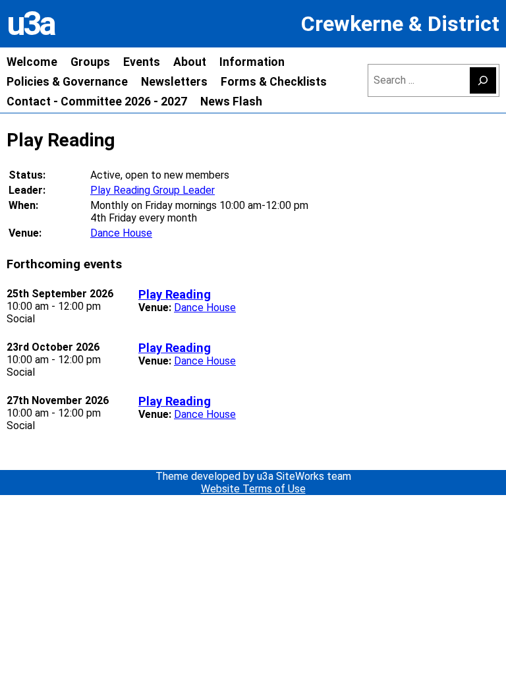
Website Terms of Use (253, 489)
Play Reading (174, 294)
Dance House (121, 233)
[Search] (483, 80)
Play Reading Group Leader (152, 190)
